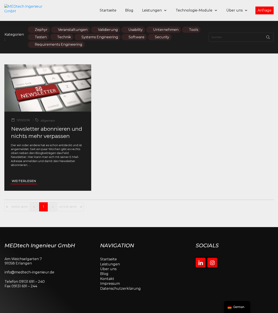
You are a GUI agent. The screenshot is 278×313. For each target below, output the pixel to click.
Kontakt (107, 279)
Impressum (110, 283)
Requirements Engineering (58, 44)
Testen (41, 37)
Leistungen (110, 264)
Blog (104, 274)
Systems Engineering (99, 37)
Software (136, 37)
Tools (193, 30)
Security (162, 37)
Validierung (108, 30)
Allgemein (48, 120)
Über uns (108, 269)
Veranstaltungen (73, 30)
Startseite (108, 259)
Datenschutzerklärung (120, 288)
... (30, 165)
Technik (64, 37)
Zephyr (41, 30)
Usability (135, 30)
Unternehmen (166, 30)
